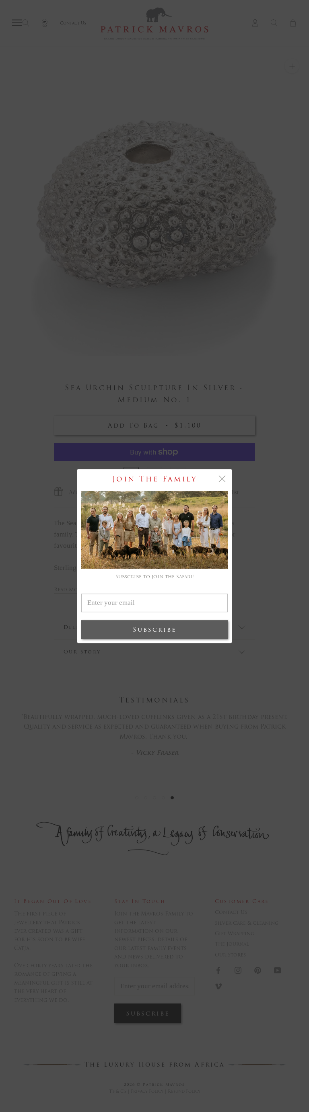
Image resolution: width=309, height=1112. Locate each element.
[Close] (222, 478)
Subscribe (154, 629)
